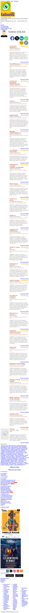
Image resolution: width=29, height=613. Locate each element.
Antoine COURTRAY (15, 449)
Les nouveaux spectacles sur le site (8, 480)
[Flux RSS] (21, 571)
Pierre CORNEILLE (5, 449)
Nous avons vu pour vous (6, 498)
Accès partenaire (4, 475)
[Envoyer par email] (21, 43)
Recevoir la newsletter (5, 483)
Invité (12, 1)
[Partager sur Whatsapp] (26, 38)
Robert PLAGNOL (10, 462)
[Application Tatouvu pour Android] (19, 577)
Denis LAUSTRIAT (10, 456)
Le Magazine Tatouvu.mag (6, 595)
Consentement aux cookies (25, 604)
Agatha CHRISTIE (11, 448)
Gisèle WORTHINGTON (19, 464)
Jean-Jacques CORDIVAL (22, 448)
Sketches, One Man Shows (15, 589)
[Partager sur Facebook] (12, 38)
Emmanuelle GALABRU (11, 454)
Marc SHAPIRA (12, 463)
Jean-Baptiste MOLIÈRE (12, 458)
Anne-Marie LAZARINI (20, 456)
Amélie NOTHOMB (5, 460)
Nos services (24, 590)
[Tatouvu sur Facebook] (7, 571)
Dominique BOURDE (6, 446)
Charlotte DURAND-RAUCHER (8, 451)
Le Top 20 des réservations (6, 496)
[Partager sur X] (17, 38)
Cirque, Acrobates (15, 599)
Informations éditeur (5, 578)
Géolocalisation (8, 490)
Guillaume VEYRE (9, 464)
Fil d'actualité (3, 478)
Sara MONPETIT (22, 458)
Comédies (15, 584)
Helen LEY (21, 457)
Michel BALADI (4, 445)
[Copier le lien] (26, 43)
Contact (2, 581)
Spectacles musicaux (15, 604)
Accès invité (3, 474)
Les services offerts (5, 27)
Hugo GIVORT (10, 455)
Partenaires (3, 579)
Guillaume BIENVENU (21, 445)
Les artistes (3, 504)
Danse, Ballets (14, 609)
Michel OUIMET (14, 460)
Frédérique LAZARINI (6, 457)
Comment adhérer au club (6, 28)
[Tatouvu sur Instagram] (14, 571)
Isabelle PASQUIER (5, 461)
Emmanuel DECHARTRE (12, 450)
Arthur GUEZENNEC (19, 455)
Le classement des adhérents (7, 495)
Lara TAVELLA (20, 463)
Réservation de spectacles (6, 585)
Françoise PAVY (13, 461)
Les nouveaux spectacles (6, 590)
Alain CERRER (14, 446)
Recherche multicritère (5, 488)
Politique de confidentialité (25, 601)
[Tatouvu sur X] (10, 571)
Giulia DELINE (21, 450)
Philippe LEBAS (15, 457)
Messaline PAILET (23, 460)
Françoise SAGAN (19, 462)
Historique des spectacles (6, 502)
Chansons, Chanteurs (15, 601)
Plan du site (3, 580)
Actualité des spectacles (6, 600)
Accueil (2, 24)
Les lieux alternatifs (5, 492)
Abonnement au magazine (6, 598)
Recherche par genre (5, 487)
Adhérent (8, 1)
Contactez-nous (4, 29)
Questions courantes (5, 507)
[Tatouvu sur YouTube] (17, 571)
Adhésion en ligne (14, 467)
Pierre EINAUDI (19, 451)
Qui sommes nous (4, 26)
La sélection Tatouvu (5, 494)
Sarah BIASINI (12, 445)
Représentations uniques (6, 489)
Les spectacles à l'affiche (6, 486)
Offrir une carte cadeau (14, 469)
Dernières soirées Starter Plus (7, 482)
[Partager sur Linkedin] (21, 38)
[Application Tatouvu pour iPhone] (9, 577)
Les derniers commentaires (6, 499)
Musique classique (15, 606)
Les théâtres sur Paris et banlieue (5, 592)
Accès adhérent (4, 473)
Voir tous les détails (24, 62)
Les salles (3, 490)
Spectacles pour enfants (15, 594)
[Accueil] (6, 11)
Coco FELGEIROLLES (10, 452)
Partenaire (16, 1)
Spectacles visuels (15, 592)
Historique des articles (5, 501)
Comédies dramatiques (15, 586)
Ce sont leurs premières (5, 481)
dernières (13, 481)
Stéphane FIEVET (20, 452)
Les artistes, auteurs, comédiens (5, 603)
